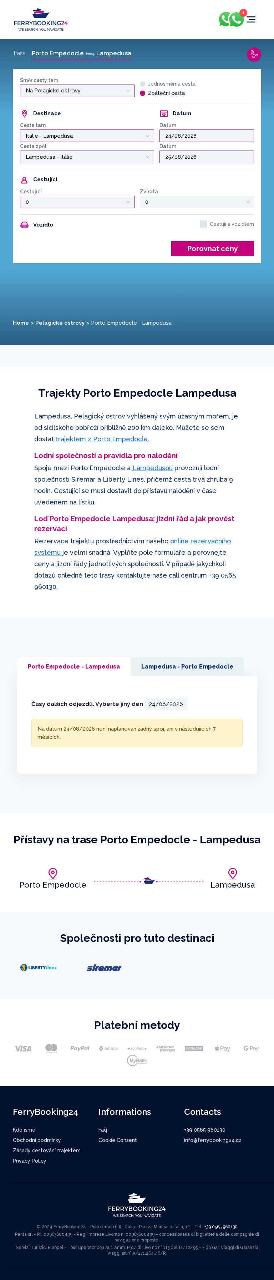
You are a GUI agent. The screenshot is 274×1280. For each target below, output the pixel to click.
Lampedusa (232, 884)
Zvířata (149, 191)
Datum (167, 125)
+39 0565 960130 (204, 1130)
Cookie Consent (117, 1140)
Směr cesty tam (39, 80)
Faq (102, 1130)
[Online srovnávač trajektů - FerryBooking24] (41, 19)
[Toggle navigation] (251, 19)
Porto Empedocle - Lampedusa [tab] (74, 666)
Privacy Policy (29, 1161)
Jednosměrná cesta (172, 84)
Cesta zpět (33, 146)
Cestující (31, 191)
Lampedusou (152, 468)
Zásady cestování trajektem (47, 1150)
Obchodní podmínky (37, 1140)
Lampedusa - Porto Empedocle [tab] (187, 666)
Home (21, 323)
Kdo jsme (24, 1130)
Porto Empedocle (52, 884)
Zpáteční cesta (166, 93)
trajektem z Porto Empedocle (102, 439)
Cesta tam (33, 125)
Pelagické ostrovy (60, 323)
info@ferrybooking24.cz (213, 1140)
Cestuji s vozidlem (232, 224)
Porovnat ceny (212, 248)
